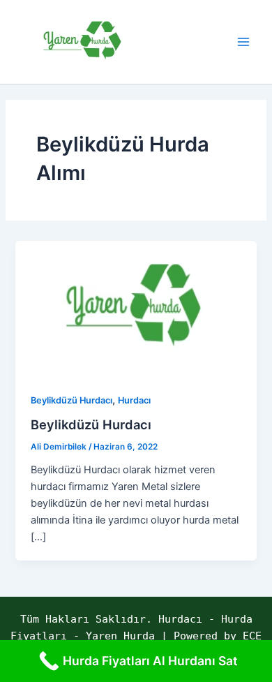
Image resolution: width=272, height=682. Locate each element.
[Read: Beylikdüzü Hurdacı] (135, 308)
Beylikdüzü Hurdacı (71, 400)
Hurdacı (134, 400)
